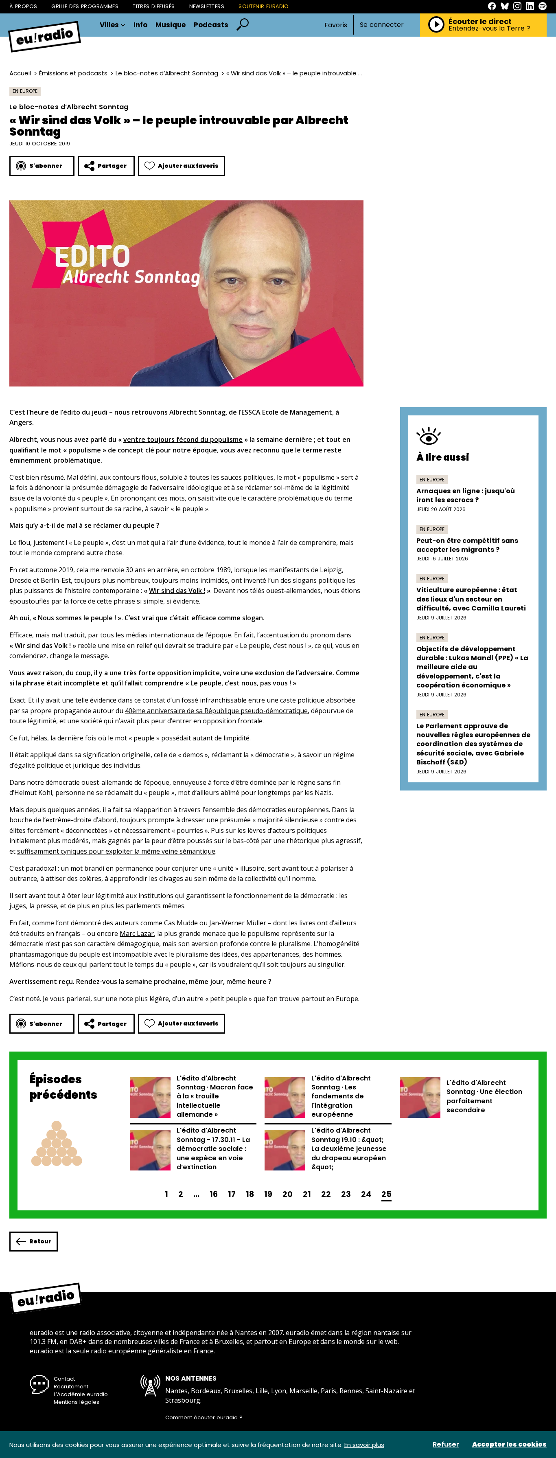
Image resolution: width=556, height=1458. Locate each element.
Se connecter (382, 25)
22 (326, 1194)
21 (307, 1194)
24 (366, 1194)
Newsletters (207, 6)
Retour (40, 1241)
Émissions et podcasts (73, 73)
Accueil (20, 73)
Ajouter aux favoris (188, 166)
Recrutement (71, 1386)
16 (214, 1194)
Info (140, 25)
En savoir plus (364, 1445)
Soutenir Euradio (264, 6)
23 (346, 1194)
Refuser (446, 1444)
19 (268, 1194)
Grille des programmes (84, 6)
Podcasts (211, 25)
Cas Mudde (181, 922)
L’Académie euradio (81, 1394)
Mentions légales (76, 1402)
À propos (23, 6)
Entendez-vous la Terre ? (489, 28)
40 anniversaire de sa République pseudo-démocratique (216, 710)
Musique (170, 25)
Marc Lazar (137, 933)
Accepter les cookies (509, 1444)
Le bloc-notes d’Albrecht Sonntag (167, 73)
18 (250, 1194)
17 (232, 1194)
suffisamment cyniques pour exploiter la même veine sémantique (116, 851)
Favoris (335, 25)
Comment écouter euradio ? (204, 1417)
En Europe (25, 91)
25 (386, 1194)
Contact (64, 1379)
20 (287, 1194)
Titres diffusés (154, 6)
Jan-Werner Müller (237, 922)
